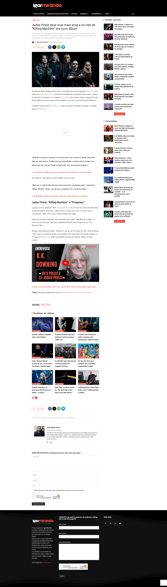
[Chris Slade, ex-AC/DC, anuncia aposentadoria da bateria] (108, 57)
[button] (132, 14)
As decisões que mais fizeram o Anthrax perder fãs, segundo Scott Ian (65, 363)
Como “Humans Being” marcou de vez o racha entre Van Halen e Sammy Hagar (42, 363)
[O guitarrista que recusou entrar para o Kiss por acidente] (108, 150)
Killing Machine (63, 207)
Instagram (66, 292)
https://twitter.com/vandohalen (54, 430)
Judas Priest (90, 91)
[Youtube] (120, 523)
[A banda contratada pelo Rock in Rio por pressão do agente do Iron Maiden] (108, 214)
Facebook (81, 292)
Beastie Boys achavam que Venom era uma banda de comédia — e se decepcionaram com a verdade (123, 192)
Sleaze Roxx (54, 106)
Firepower (42, 109)
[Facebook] (50, 47)
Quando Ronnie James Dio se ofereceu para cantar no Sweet (124, 204)
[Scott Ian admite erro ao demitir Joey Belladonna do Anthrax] (108, 86)
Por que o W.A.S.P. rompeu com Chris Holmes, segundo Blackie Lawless (124, 67)
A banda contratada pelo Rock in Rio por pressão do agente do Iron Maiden (123, 214)
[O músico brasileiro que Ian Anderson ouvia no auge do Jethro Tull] (65, 324)
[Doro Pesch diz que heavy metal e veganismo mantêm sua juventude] (108, 76)
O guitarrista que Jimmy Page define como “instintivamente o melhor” (88, 390)
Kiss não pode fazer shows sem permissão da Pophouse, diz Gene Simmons (124, 37)
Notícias (36, 20)
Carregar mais (119, 114)
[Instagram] (51, 442)
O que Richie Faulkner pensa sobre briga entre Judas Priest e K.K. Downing (62, 172)
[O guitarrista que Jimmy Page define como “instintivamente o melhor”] (88, 377)
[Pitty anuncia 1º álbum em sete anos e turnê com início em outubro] (108, 27)
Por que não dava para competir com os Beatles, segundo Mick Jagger (87, 363)
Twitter (73, 292)
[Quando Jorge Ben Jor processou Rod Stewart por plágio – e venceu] (42, 377)
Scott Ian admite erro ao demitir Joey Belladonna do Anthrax (123, 87)
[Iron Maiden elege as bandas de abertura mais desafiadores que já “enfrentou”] (108, 138)
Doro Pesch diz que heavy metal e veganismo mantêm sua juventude (124, 77)
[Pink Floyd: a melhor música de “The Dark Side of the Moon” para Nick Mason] (65, 377)
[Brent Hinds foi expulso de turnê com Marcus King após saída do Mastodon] (108, 128)
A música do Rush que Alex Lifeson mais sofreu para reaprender (123, 106)
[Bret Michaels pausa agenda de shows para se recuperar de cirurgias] (108, 47)
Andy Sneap (65, 97)
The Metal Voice (47, 94)
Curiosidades (36, 331)
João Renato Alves (42, 42)
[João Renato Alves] (33, 42)
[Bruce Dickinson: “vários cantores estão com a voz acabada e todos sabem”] (108, 160)
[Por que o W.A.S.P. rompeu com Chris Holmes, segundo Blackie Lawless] (108, 67)
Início (33, 418)
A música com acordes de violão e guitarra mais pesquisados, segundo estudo (88, 337)
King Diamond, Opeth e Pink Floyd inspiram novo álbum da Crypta (124, 96)
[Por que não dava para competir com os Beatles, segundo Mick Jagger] (88, 351)
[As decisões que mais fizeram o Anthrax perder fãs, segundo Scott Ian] (65, 351)
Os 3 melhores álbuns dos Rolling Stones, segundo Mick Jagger (124, 180)
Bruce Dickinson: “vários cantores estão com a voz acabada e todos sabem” (123, 160)
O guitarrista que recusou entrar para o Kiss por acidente (123, 150)
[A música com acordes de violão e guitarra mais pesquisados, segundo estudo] (88, 324)
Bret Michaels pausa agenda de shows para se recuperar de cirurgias (124, 47)
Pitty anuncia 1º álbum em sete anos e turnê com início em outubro (124, 27)
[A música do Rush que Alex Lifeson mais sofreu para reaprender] (108, 106)
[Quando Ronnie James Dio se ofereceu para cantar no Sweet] (108, 204)
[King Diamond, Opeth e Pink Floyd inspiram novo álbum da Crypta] (108, 96)
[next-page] (36, 398)
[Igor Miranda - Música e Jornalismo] (47, 7)
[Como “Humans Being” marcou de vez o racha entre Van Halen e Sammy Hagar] (42, 351)
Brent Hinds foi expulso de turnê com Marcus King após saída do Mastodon (124, 128)
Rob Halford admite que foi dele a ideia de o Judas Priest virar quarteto (61, 196)
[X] (54, 47)
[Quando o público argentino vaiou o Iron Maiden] (42, 324)
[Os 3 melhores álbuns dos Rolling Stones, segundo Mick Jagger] (108, 180)
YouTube (89, 292)
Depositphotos (46, 562)
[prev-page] (33, 398)
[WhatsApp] (59, 47)
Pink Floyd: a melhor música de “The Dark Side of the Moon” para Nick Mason (65, 390)
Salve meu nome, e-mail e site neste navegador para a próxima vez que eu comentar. (59, 490)
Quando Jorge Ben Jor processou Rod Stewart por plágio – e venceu (41, 390)
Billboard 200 (45, 237)
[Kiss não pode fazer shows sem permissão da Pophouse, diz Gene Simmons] (108, 37)
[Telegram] (63, 47)
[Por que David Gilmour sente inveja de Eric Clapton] (108, 170)
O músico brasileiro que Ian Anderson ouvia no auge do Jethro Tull (64, 337)
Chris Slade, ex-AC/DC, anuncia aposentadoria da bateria (123, 57)
